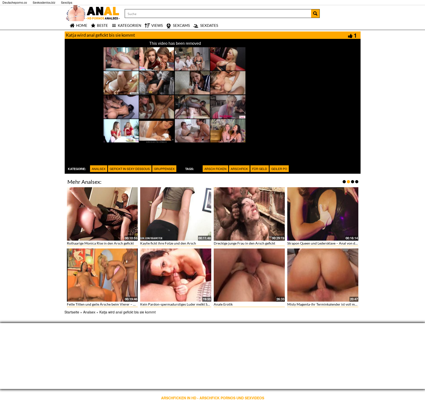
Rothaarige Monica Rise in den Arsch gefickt (100, 243)
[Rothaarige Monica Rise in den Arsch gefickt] (102, 214)
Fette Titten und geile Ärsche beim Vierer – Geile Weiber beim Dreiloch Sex (124, 304)
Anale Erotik (223, 304)
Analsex (99, 169)
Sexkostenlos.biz (44, 2)
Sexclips (66, 2)
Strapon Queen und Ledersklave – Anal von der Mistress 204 (333, 243)
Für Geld (259, 169)
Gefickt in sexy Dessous (130, 169)
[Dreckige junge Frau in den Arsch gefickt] (249, 214)
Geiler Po (279, 169)
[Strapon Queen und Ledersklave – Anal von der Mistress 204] (322, 214)
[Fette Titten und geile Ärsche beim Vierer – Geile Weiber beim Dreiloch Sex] (102, 275)
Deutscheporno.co (14, 2)
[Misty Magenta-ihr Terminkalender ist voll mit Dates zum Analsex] (322, 275)
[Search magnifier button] (315, 13)
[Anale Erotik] (249, 275)
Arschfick (239, 169)
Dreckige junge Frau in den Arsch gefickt (244, 243)
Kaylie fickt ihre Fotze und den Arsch (168, 243)
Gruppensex (164, 169)
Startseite (71, 312)
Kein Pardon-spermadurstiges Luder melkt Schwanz (179, 304)
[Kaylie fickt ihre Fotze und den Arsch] (175, 214)
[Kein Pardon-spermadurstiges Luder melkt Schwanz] (175, 275)
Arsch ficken (215, 169)
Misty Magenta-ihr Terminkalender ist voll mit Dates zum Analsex (337, 304)
